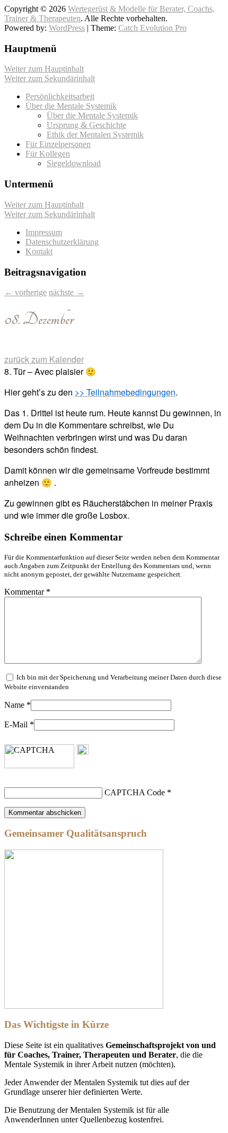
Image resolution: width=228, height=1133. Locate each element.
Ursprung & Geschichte (86, 125)
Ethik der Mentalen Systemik (95, 134)
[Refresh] (83, 749)
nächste (66, 292)
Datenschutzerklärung (62, 241)
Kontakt (38, 251)
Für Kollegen (47, 153)
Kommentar (27, 591)
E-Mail (16, 724)
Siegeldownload (74, 163)
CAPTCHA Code (134, 792)
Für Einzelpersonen (58, 144)
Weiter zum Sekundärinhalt (49, 78)
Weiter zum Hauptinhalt (44, 68)
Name (14, 704)
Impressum (43, 232)
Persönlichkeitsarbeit (59, 96)
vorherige (25, 292)
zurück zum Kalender (44, 359)
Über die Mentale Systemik (71, 105)
